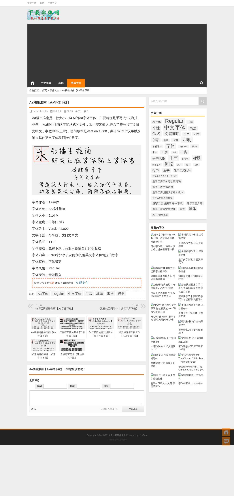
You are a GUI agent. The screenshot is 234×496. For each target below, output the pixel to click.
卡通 (175, 140)
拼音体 (185, 158)
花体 (196, 165)
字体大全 (52, 3)
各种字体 (157, 146)
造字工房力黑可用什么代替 (164, 176)
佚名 (156, 133)
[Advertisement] (117, 49)
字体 (170, 145)
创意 (155, 140)
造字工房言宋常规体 (164, 209)
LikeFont (143, 435)
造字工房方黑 (194, 203)
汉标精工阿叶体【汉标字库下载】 (119, 308)
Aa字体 (156, 122)
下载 (190, 122)
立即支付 (82, 283)
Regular (174, 121)
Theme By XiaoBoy (117, 439)
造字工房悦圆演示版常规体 (167, 192)
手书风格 (158, 158)
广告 (184, 152)
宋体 (154, 152)
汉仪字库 (156, 165)
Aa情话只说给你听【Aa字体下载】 (54, 308)
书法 (193, 128)
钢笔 (182, 209)
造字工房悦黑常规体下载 (167, 203)
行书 (155, 170)
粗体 (188, 165)
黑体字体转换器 (160, 214)
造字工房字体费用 (162, 186)
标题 (197, 158)
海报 (169, 164)
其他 (42, 3)
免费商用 (172, 134)
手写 (173, 158)
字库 (194, 146)
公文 (186, 134)
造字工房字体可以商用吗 (166, 181)
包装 (165, 140)
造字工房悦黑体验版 (162, 198)
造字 (166, 170)
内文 (197, 134)
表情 (33, 409)
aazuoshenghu (40, 111)
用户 (179, 165)
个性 (156, 128)
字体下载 (183, 146)
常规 (174, 152)
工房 (164, 152)
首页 (32, 83)
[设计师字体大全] (44, 10)
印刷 (186, 139)
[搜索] (202, 83)
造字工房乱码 (182, 170)
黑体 (192, 209)
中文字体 (31, 3)
